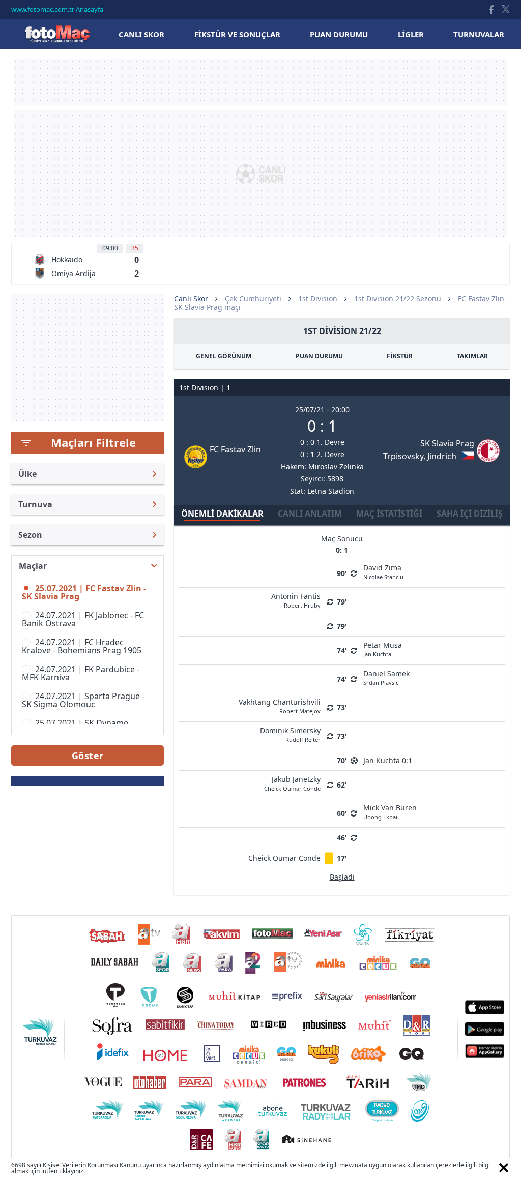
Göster (88, 755)
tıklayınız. (72, 1171)
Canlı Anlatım (310, 513)
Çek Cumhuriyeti (253, 299)
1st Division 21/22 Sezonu (397, 299)
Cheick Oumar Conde (284, 858)
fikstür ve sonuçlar (237, 34)
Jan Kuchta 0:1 (387, 760)
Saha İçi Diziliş (470, 513)
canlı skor (141, 34)
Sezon (30, 534)
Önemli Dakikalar (222, 513)
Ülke (27, 473)
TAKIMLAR (472, 356)
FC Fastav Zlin (235, 449)
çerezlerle (450, 1165)
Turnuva (35, 504)
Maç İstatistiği (389, 513)
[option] (86, 263)
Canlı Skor (57, 33)
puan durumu (339, 34)
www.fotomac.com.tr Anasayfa (57, 9)
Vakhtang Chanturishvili (280, 705)
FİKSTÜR (400, 356)
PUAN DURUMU (319, 356)
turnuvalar (478, 34)
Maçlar (33, 565)
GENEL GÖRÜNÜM (223, 356)
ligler (411, 34)
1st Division (317, 299)
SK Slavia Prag (447, 443)
